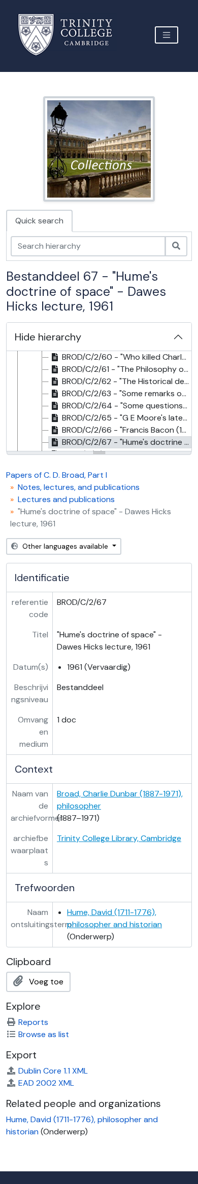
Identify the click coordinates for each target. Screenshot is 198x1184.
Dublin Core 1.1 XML (53, 1070)
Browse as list (43, 1034)
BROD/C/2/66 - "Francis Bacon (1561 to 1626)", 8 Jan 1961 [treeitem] (126, 430)
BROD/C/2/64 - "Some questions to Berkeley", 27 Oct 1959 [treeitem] (126, 405)
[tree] (99, 401)
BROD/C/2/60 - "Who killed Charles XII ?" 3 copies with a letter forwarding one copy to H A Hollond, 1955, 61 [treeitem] (126, 357)
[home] (71, 34)
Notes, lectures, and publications (79, 487)
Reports (33, 1022)
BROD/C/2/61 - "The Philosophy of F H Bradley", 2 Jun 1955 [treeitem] (126, 369)
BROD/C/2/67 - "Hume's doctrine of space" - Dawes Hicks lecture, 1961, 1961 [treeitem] (126, 442)
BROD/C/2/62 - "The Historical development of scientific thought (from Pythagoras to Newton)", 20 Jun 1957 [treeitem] (126, 381)
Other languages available (65, 546)
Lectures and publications (66, 499)
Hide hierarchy (48, 336)
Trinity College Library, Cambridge (119, 838)
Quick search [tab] (39, 220)
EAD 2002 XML (46, 1083)
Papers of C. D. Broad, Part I (56, 475)
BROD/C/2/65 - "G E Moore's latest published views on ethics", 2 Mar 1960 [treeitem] (126, 417)
